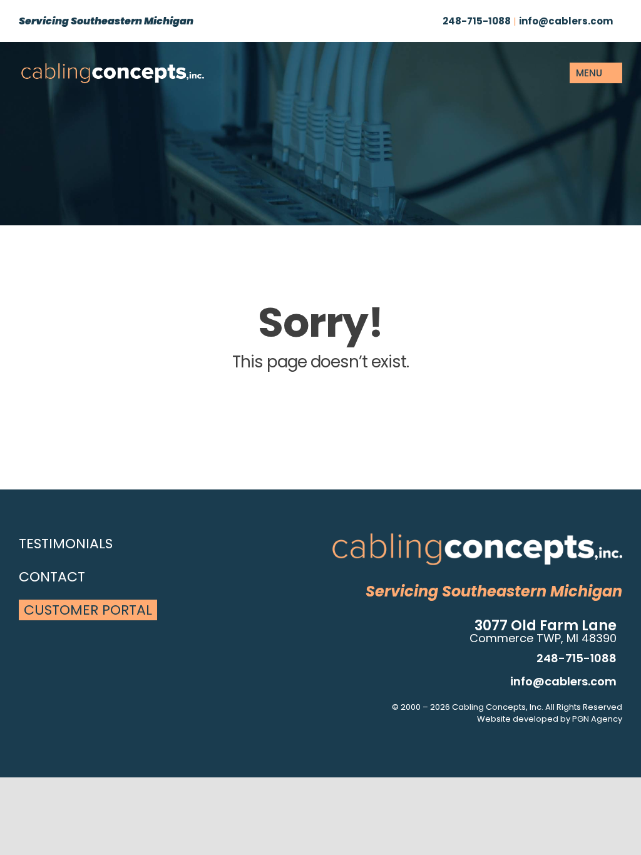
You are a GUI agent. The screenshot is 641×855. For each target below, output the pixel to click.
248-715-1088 (477, 21)
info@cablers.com (566, 21)
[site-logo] (113, 67)
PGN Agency (597, 719)
